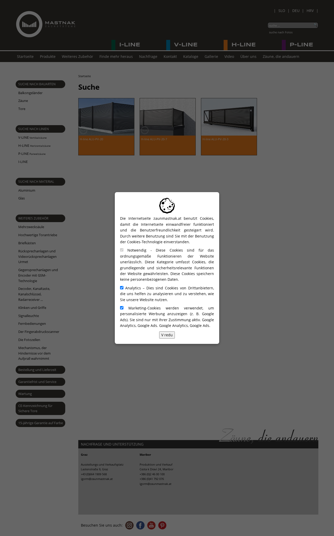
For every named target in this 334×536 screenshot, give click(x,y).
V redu (167, 334)
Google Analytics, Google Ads (184, 325)
